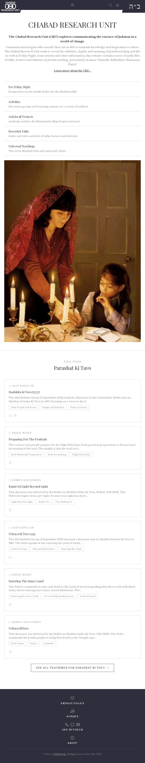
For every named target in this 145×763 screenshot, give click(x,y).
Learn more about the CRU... (72, 70)
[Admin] (117, 5)
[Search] (110, 5)
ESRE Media (60, 754)
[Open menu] (72, 4)
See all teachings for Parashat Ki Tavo (70, 667)
